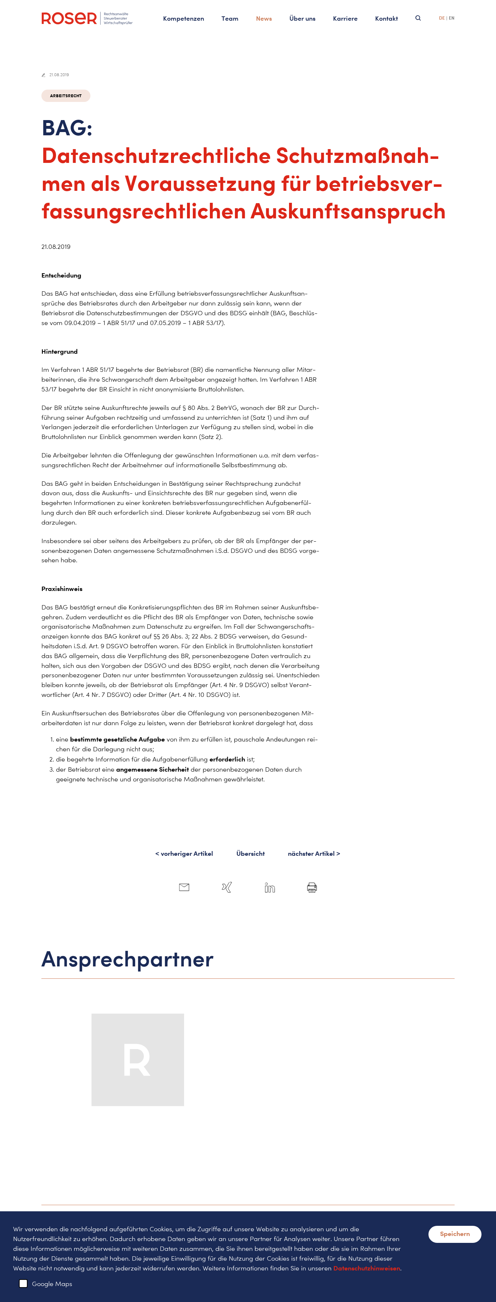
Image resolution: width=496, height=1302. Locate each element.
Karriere (345, 18)
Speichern (455, 1233)
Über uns (302, 18)
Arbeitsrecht (66, 95)
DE (442, 18)
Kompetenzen (183, 18)
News (264, 18)
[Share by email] (184, 887)
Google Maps (52, 1283)
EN (452, 18)
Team (230, 18)
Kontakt (386, 18)
